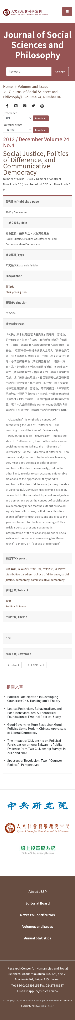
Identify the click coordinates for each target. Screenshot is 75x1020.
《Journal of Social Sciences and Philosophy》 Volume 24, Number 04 (32, 94)
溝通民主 (60, 569)
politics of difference (47, 574)
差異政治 (23, 569)
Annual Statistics (37, 937)
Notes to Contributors (37, 914)
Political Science (16, 606)
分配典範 (11, 569)
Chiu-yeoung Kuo (16, 292)
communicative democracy (48, 580)
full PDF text (36, 665)
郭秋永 (10, 286)
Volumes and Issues (33, 86)
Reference (10, 113)
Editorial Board (37, 903)
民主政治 (47, 569)
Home (8, 86)
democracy (22, 580)
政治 (8, 601)
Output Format (13, 125)
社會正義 (35, 569)
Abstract (13, 665)
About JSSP (37, 891)
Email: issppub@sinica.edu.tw (37, 991)
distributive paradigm (19, 574)
